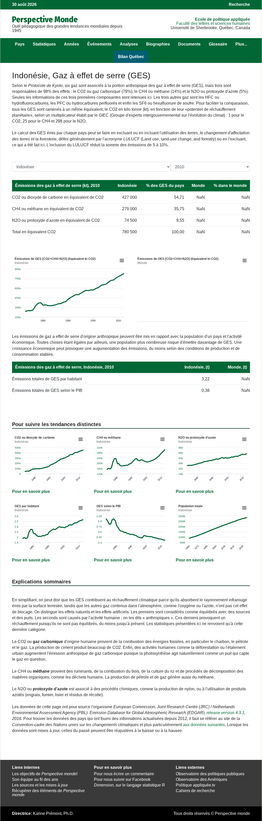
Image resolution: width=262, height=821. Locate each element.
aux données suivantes (204, 725)
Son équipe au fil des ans (35, 779)
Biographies (158, 44)
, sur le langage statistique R (129, 785)
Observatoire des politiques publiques (210, 774)
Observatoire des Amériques (201, 779)
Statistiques (44, 44)
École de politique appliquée (222, 19)
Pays (20, 44)
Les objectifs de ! (45, 774)
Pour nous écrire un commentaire (124, 774)
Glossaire (218, 44)
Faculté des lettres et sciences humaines (213, 23)
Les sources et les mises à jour (40, 785)
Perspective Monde (45, 19)
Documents (189, 44)
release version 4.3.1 (225, 713)
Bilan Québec (131, 56)
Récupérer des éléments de (48, 793)
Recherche (239, 4)
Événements (99, 44)
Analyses (129, 44)
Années (71, 44)
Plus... (241, 44)
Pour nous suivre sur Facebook (122, 779)
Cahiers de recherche (195, 791)
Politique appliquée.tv (195, 785)
